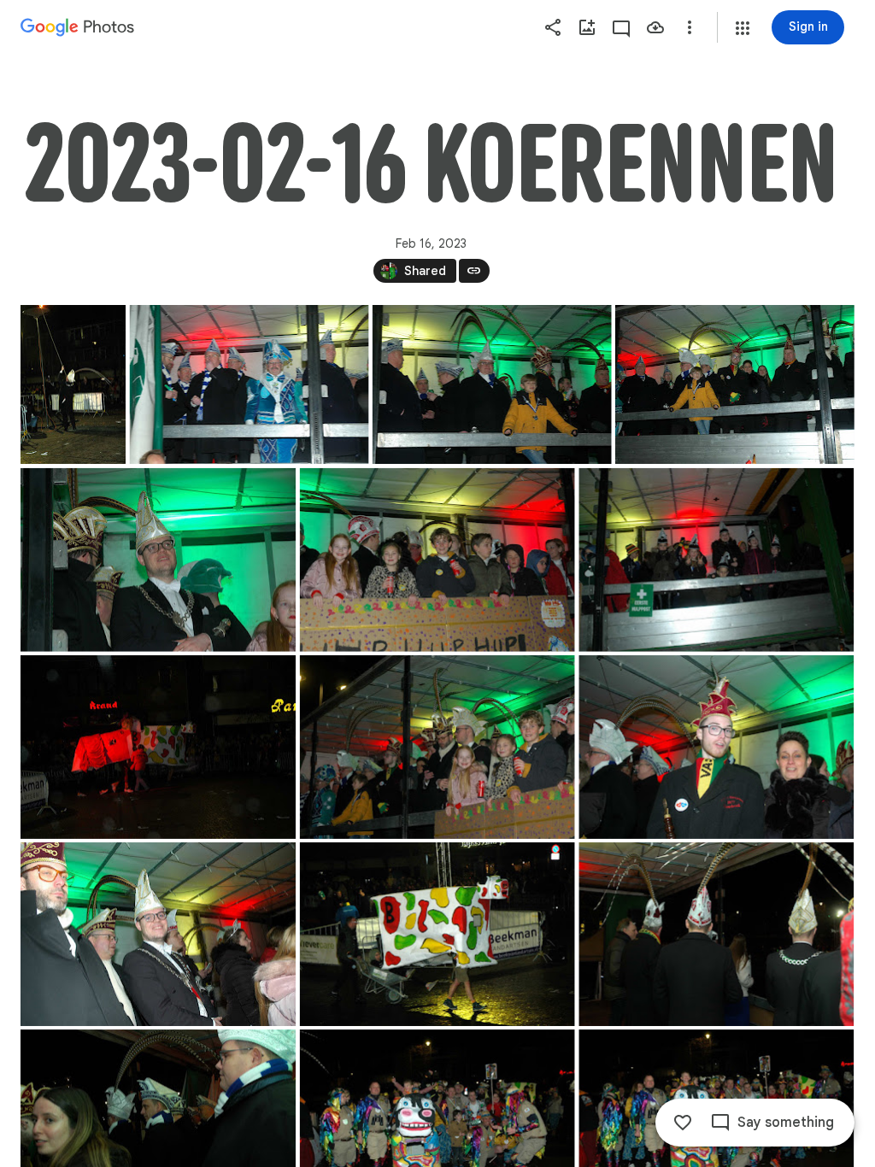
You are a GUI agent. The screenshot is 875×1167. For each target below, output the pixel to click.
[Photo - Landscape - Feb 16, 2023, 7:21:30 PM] (158, 747)
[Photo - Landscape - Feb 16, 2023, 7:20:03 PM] (492, 384)
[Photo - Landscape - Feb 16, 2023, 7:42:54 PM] (437, 934)
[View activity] (621, 27)
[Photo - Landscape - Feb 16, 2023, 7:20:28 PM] (437, 560)
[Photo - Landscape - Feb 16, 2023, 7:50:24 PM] (716, 934)
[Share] (553, 27)
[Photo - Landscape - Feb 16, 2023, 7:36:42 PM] (716, 747)
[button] (742, 28)
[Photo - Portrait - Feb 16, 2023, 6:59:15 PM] (73, 384)
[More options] (689, 27)
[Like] (683, 1122)
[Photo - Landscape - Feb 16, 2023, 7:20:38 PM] (716, 560)
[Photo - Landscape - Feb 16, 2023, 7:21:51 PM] (437, 747)
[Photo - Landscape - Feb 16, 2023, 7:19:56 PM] (249, 384)
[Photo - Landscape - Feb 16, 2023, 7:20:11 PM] (734, 384)
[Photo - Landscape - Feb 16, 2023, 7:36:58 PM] (158, 934)
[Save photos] (655, 27)
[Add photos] (587, 27)
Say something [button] (785, 1122)
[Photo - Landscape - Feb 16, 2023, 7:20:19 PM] (158, 560)
